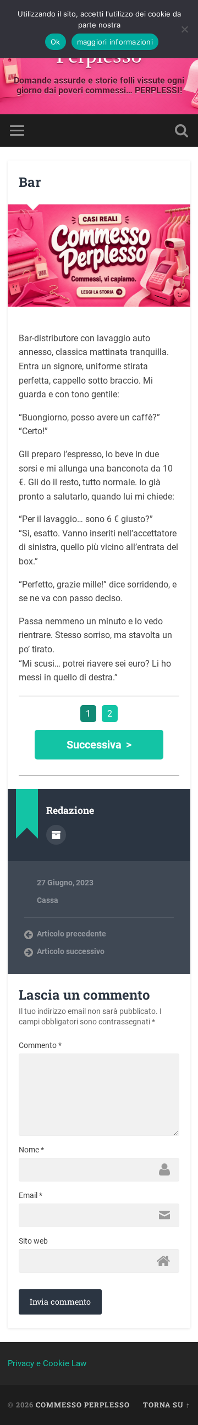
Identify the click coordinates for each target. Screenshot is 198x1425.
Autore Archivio (56, 835)
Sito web (33, 1241)
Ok (56, 41)
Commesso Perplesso (83, 1404)
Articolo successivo (71, 951)
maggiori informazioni (115, 41)
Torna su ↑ (166, 1404)
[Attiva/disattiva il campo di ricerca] (181, 130)
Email (30, 1195)
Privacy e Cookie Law (47, 1363)
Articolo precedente (71, 933)
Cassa (47, 900)
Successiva (94, 744)
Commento (40, 1045)
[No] (184, 29)
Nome (31, 1150)
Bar (30, 182)
